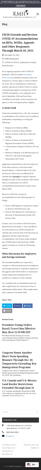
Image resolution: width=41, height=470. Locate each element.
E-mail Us (10, 436)
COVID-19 (9, 62)
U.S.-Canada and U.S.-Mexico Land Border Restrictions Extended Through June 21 (19, 384)
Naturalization (7, 66)
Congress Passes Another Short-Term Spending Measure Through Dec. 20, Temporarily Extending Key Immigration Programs (19, 360)
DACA (16, 62)
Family (33, 62)
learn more (21, 6)
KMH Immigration (12, 59)
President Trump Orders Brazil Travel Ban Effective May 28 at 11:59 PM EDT (18, 328)
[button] (7, 305)
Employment (25, 62)
